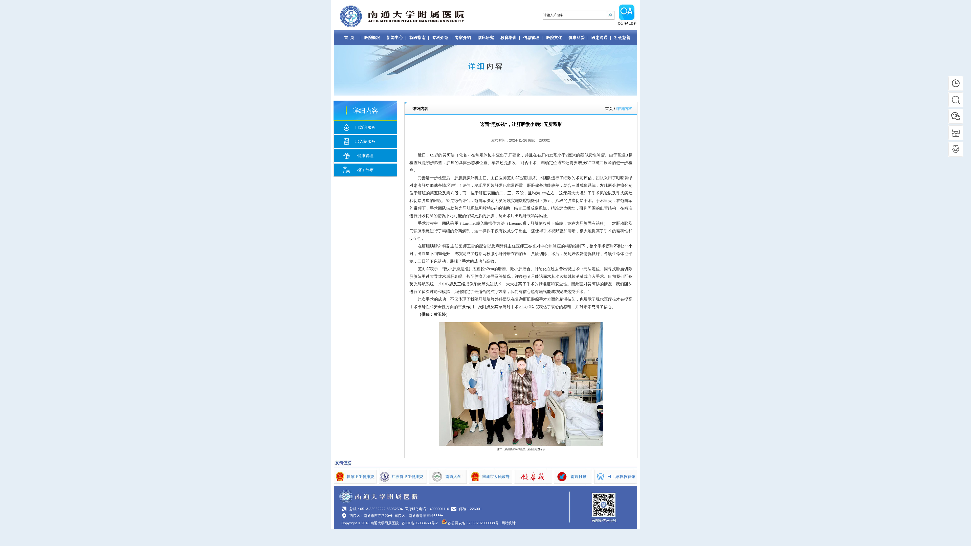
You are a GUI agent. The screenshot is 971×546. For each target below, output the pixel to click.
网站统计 (508, 523)
